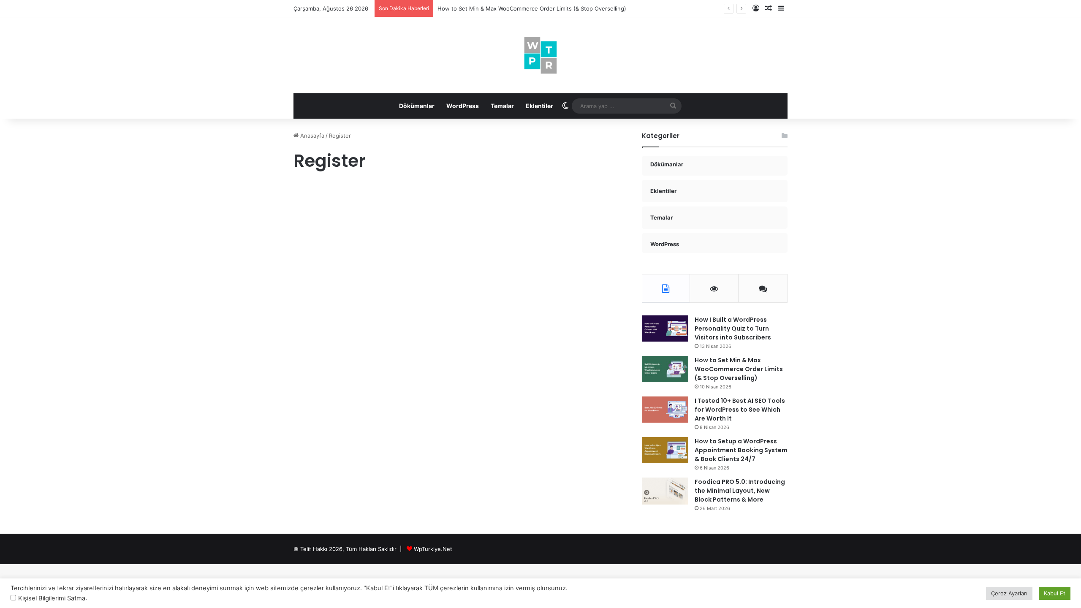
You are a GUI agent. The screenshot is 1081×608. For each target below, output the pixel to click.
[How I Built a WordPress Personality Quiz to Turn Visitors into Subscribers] (665, 328)
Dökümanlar (417, 105)
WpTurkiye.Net (433, 549)
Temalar (502, 105)
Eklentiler (539, 105)
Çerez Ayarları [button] (1009, 593)
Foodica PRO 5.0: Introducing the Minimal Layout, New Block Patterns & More (740, 491)
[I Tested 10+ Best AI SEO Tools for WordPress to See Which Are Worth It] (665, 409)
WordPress (462, 105)
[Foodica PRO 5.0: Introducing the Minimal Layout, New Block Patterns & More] (665, 491)
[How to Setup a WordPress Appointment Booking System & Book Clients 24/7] (665, 450)
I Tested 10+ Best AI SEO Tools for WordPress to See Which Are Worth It (740, 409)
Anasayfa (311, 135)
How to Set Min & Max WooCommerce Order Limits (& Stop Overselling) (531, 8)
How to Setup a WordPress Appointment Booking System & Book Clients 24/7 (741, 450)
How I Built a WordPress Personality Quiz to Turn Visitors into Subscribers (733, 328)
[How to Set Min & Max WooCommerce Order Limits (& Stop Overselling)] (665, 369)
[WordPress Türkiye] (540, 55)
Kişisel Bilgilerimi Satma (51, 598)
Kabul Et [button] (1054, 593)
